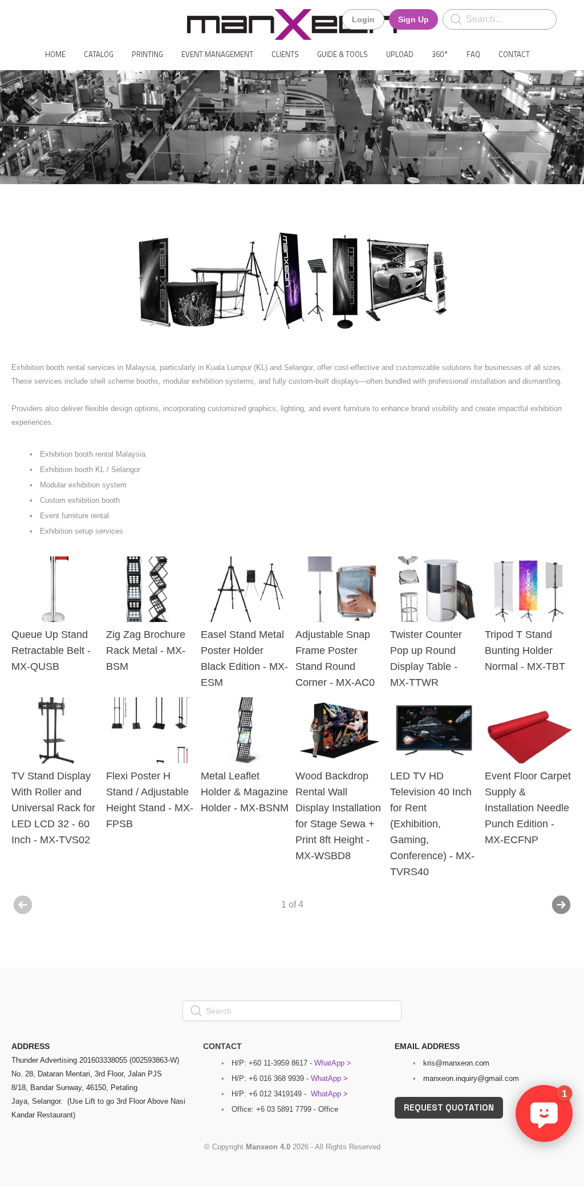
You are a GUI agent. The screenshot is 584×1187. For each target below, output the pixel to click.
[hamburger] (36, 18)
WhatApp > (332, 1063)
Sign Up (413, 19)
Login (363, 19)
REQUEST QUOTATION (449, 1107)
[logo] (292, 24)
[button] (544, 1113)
